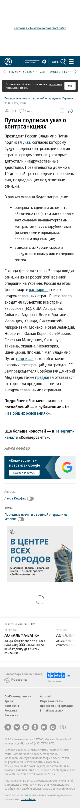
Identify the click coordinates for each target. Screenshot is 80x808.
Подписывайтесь (24, 473)
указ (26, 142)
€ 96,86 (27, 72)
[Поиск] (63, 61)
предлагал (44, 377)
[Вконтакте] (17, 727)
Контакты (11, 706)
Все (33, 624)
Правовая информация (57, 706)
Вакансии (11, 715)
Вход (55, 62)
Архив (8, 701)
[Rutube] (44, 727)
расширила (38, 289)
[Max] (53, 727)
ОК (70, 86)
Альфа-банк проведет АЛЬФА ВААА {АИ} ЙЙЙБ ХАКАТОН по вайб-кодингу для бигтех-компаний (24, 647)
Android (45, 696)
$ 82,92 (13, 72)
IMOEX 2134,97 (59, 72)
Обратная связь (51, 701)
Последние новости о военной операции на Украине (38, 98)
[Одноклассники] (35, 727)
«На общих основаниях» (27, 413)
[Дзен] (25, 727)
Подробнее (28, 799)
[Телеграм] (7, 727)
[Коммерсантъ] (8, 61)
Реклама (10, 710)
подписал (25, 358)
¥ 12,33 (40, 72)
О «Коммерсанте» (17, 696)
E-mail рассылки (51, 710)
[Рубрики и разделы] (71, 61)
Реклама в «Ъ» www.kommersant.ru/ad (40, 28)
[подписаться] (31, 499)
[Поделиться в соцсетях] (70, 111)
